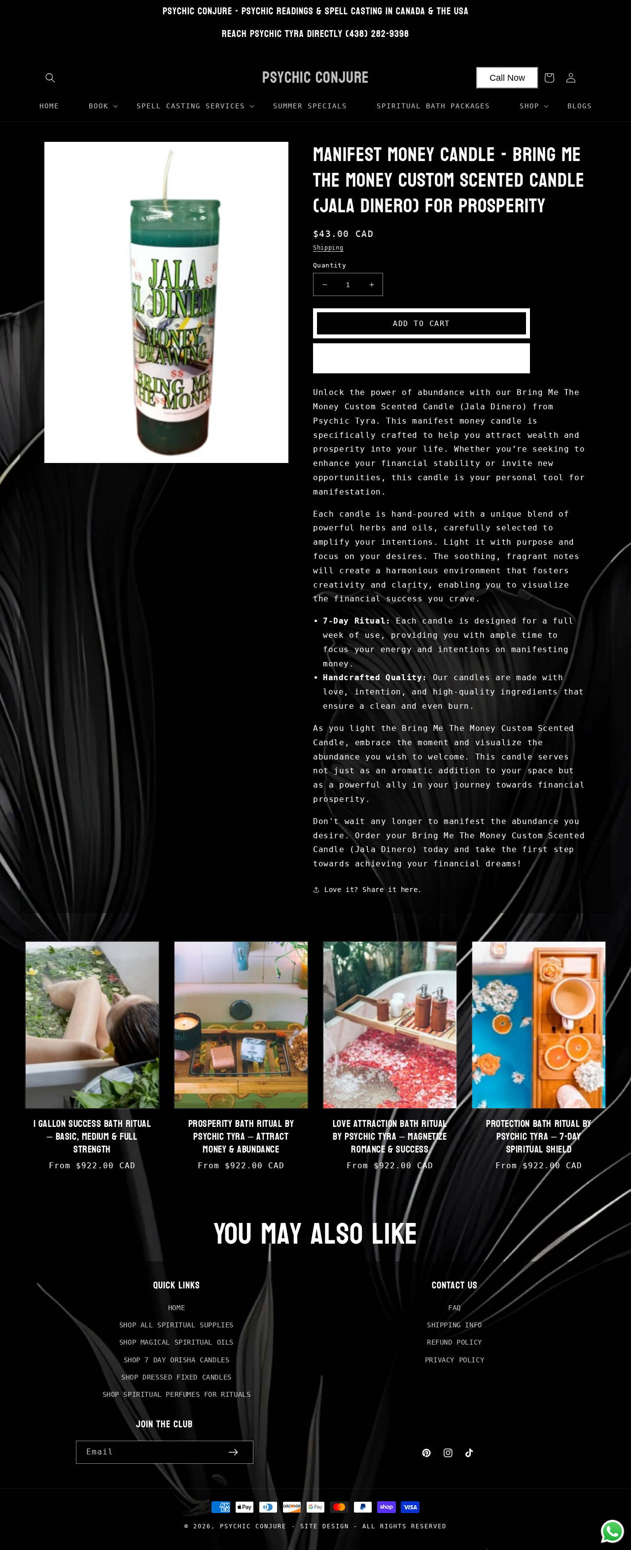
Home (176, 1308)
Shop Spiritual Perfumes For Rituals (177, 1394)
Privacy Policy (454, 1360)
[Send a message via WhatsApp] (612, 1531)
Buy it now (421, 358)
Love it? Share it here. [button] (373, 889)
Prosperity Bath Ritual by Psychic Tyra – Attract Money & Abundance (241, 1137)
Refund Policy (454, 1342)
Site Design (324, 1525)
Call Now (507, 78)
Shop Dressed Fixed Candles (176, 1377)
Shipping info (454, 1325)
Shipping (328, 247)
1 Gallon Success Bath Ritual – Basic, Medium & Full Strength (92, 1137)
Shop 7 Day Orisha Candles (177, 1360)
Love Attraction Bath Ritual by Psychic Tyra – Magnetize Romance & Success (390, 1137)
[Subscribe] (233, 1452)
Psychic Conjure (253, 1525)
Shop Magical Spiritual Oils (176, 1342)
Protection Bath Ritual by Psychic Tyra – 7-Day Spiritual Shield (539, 1137)
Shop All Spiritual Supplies (176, 1325)
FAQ (454, 1308)
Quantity (329, 265)
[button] (50, 78)
